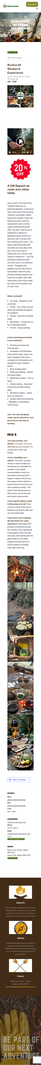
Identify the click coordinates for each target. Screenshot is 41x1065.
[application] (20, 141)
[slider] (19, 152)
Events (23, 33)
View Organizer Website (16, 839)
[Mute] (27, 152)
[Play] (10, 152)
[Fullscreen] (30, 152)
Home (16, 33)
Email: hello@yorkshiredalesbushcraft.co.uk (20, 987)
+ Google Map (12, 858)
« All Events (12, 52)
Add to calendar (19, 779)
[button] (20, 141)
